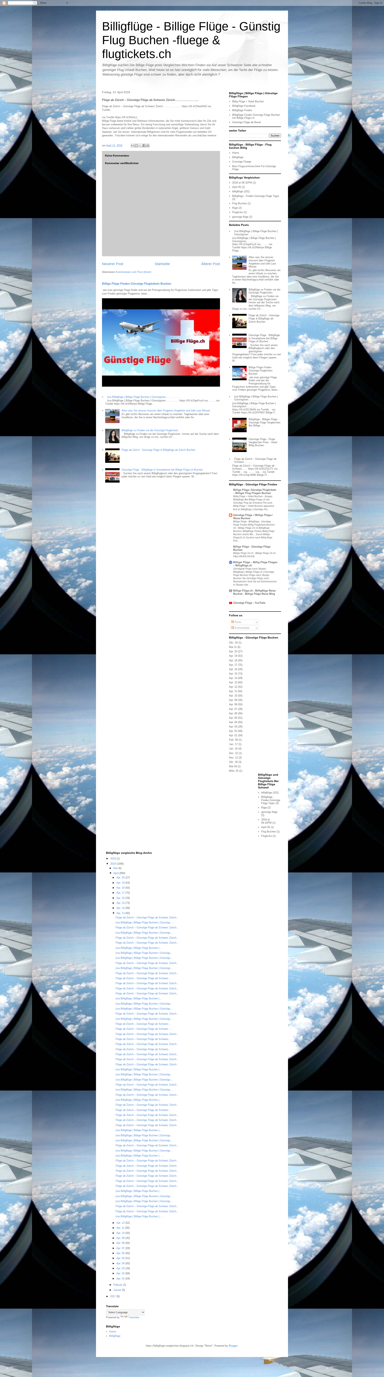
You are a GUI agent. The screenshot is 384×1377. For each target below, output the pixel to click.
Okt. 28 (233, 761)
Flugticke (237, 212)
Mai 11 (233, 647)
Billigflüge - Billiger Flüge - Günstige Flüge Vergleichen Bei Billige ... (264, 422)
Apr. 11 (233, 691)
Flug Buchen (239, 203)
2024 (113, 858)
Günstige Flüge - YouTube (249, 602)
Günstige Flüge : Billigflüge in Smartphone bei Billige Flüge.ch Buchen (162, 469)
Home (235, 152)
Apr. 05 (233, 717)
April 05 (236, 187)
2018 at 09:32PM (242, 182)
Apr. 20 (233, 651)
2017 (113, 1296)
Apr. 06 (233, 713)
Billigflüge (237, 157)
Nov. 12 (233, 757)
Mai (115, 868)
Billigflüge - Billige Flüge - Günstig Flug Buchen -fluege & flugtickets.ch (191, 40)
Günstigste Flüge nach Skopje (249, 568)
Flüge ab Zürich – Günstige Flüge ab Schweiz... (143, 978)
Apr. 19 (233, 655)
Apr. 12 (233, 686)
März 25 (233, 770)
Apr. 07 (233, 708)
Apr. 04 (233, 722)
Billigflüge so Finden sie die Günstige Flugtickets (150, 430)
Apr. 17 (233, 664)
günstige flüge (240, 216)
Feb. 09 (233, 739)
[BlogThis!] (136, 146)
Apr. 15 (233, 673)
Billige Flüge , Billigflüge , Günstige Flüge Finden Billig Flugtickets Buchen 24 (254, 524)
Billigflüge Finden (242, 110)
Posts (237, 622)
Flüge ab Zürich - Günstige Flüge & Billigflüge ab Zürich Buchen (158, 449)
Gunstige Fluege (241, 161)
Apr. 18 (233, 660)
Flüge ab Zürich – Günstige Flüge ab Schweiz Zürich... (147, 917)
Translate (133, 1317)
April (116, 873)
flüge (235, 207)
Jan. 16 (233, 748)
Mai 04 (233, 766)
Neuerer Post (112, 264)
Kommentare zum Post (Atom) (133, 271)
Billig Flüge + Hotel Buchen (248, 101)
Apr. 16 (233, 669)
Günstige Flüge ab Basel (246, 122)
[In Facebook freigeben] (144, 146)
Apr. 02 (233, 730)
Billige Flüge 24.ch (243, 553)
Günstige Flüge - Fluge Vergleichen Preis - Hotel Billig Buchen (263, 442)
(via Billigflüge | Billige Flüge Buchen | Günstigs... (144, 922)
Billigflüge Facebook (244, 105)
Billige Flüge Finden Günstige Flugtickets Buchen (136, 283)
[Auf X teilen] (140, 146)
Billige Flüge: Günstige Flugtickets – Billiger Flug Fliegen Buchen (254, 491)
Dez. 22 (233, 753)
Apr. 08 (233, 704)
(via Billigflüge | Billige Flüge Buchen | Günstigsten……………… (144, 396)
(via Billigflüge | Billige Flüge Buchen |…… (140, 1155)
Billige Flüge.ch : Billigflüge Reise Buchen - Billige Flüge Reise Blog (254, 592)
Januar (117, 1289)
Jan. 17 (233, 744)
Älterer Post (210, 264)
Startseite (162, 264)
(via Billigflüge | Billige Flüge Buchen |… (139, 947)
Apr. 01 (233, 735)
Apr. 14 (233, 678)
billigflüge (237, 191)
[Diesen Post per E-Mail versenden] (133, 146)
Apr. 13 (233, 682)
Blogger (233, 1345)
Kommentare (241, 627)
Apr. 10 (233, 695)
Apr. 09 (233, 699)
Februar (118, 1284)
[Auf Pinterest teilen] (148, 146)
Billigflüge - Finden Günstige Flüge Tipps (255, 196)
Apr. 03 (233, 726)
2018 (113, 863)
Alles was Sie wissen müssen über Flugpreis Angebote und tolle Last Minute (166, 410)
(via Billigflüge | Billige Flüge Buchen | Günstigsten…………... (256, 398)
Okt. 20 (233, 642)
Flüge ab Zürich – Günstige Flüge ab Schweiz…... (144, 1028)
